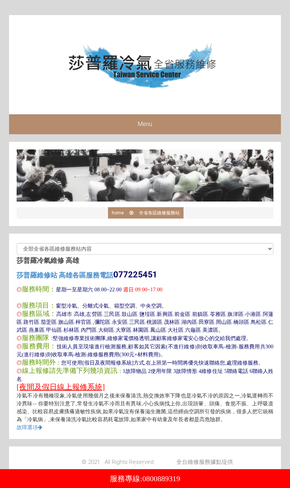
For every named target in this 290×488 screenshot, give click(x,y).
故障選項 (27, 427)
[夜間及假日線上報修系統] (61, 387)
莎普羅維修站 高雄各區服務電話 (87, 275)
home (118, 213)
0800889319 (161, 478)
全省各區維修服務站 (159, 213)
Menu (145, 124)
